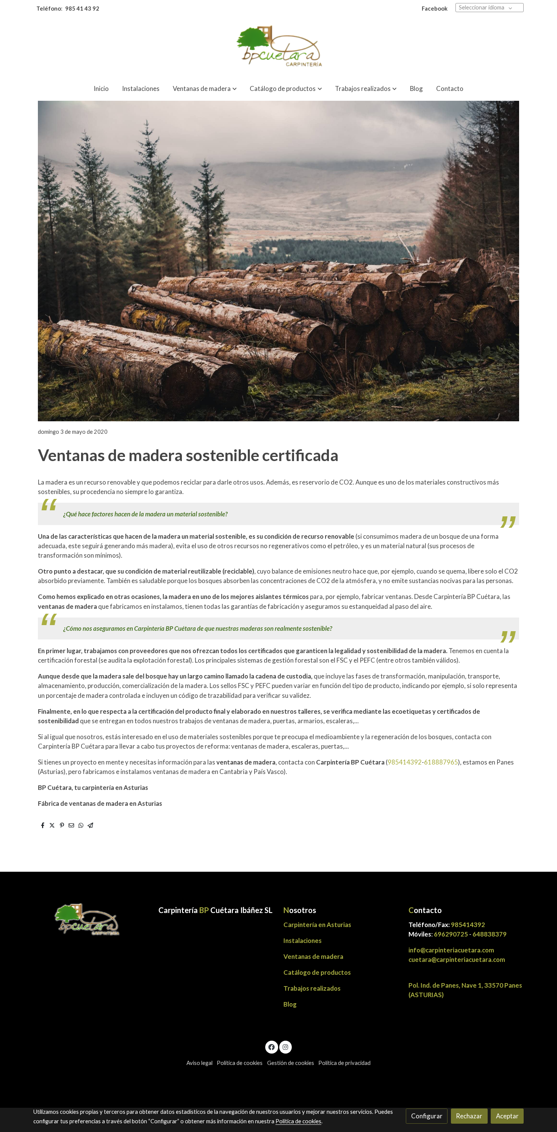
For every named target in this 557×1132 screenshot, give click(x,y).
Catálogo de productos (317, 972)
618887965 (441, 762)
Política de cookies (240, 1063)
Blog (290, 1004)
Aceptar (507, 1116)
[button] (204, 88)
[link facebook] (271, 1046)
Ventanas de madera (313, 956)
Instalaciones (302, 940)
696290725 (451, 934)
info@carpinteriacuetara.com (451, 950)
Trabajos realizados (312, 988)
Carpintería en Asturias (317, 925)
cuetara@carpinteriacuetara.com (456, 959)
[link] (278, 47)
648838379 (490, 934)
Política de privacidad (344, 1063)
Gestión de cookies (290, 1063)
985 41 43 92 (82, 8)
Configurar (427, 1116)
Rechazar (469, 1116)
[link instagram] (285, 1046)
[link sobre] (91, 920)
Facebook (434, 8)
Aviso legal (199, 1063)
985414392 (405, 762)
